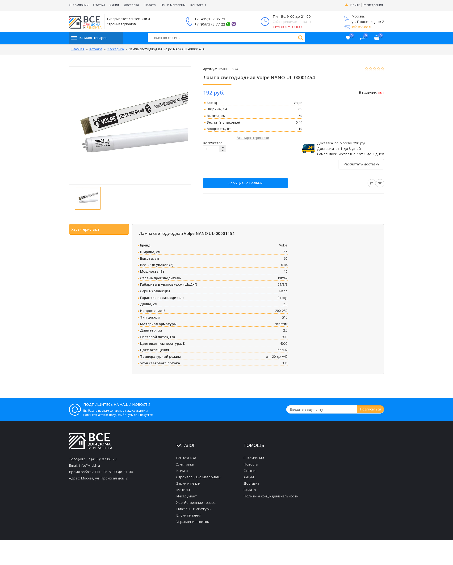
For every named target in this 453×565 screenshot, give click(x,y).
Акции (114, 5)
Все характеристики (253, 137)
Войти (355, 5)
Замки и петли (188, 483)
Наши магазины (172, 5)
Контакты (198, 5)
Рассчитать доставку (361, 164)
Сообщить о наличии (245, 183)
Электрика (185, 464)
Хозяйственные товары (196, 502)
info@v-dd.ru (362, 26)
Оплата (150, 5)
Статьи (99, 5)
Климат (182, 470)
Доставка (131, 5)
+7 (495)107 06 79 (209, 19)
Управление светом (193, 521)
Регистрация (373, 5)
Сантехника (186, 457)
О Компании (78, 5)
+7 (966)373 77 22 (209, 24)
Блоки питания (188, 515)
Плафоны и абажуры (193, 508)
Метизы (183, 489)
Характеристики (85, 229)
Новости (250, 464)
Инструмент (186, 496)
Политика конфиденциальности (270, 496)
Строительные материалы (198, 476)
